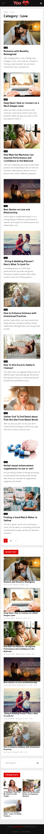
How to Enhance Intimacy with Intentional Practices (20, 315)
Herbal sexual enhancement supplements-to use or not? (19, 467)
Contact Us (15, 832)
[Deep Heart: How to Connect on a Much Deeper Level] (22, 600)
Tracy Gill (9, 585)
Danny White (10, 618)
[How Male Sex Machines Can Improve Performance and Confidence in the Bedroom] (22, 633)
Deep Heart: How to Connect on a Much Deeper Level (21, 104)
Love (5, 48)
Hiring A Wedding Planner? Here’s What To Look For (19, 263)
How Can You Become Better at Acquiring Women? (31, 794)
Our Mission (26, 832)
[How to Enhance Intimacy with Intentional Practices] (22, 734)
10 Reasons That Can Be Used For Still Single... (12, 794)
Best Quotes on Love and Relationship (17, 211)
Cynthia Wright (11, 685)
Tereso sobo (10, 654)
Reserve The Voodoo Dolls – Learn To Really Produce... (12, 814)
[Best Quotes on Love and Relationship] (22, 669)
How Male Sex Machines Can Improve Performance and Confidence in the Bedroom (19, 157)
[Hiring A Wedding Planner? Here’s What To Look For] (22, 700)
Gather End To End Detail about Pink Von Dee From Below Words (21, 418)
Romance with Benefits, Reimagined (19, 582)
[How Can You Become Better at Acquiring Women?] (31, 785)
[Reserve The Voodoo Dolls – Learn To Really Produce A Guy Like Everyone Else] (12, 805)
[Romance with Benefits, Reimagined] (22, 569)
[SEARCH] (37, 763)
